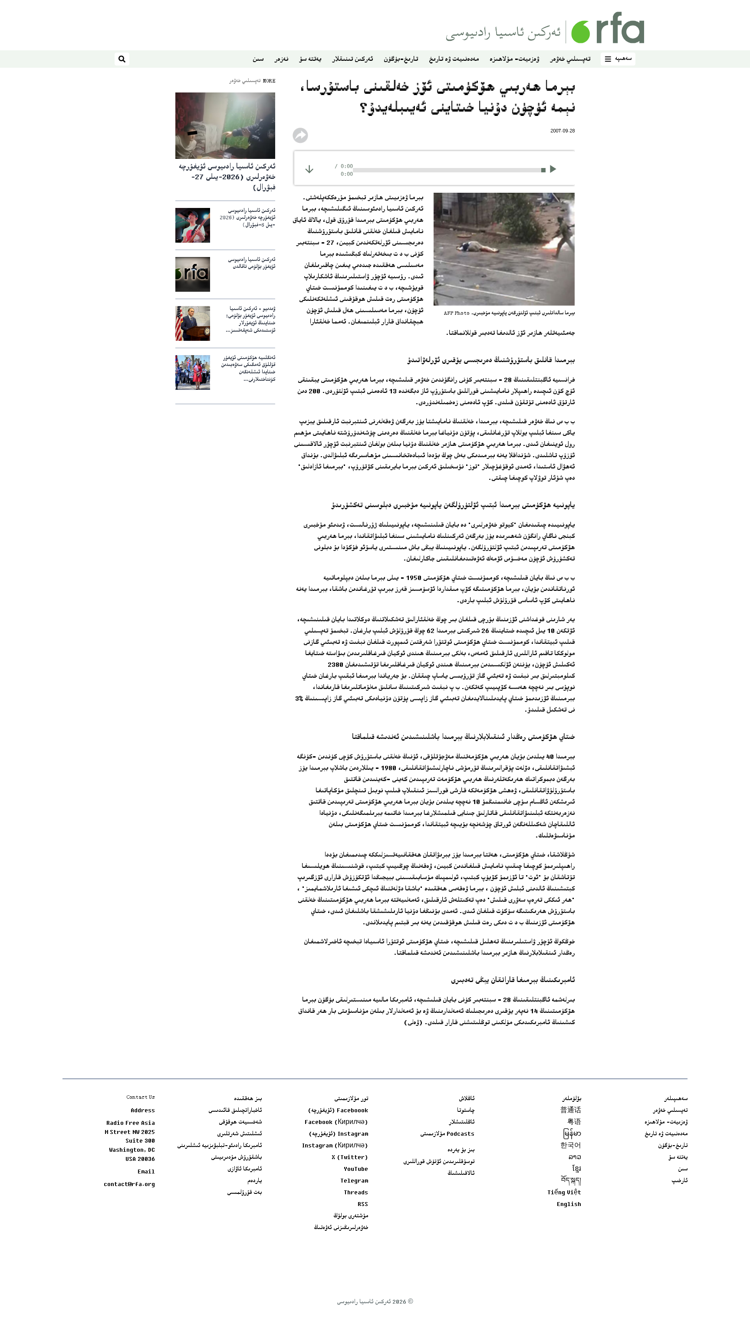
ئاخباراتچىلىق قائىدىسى (235, 1111)
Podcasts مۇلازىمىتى (447, 1134)
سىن (258, 60)
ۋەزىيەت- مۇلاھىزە (514, 60)
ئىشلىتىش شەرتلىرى (239, 1134)
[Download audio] (309, 169)
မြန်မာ (572, 1134)
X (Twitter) (350, 1157)
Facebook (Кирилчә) (336, 1122)
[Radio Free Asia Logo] (545, 28)
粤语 (574, 1122)
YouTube (356, 1169)
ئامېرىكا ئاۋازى (244, 1169)
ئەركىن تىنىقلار (352, 60)
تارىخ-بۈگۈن (401, 60)
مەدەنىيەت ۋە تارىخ (454, 60)
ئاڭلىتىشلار (461, 1122)
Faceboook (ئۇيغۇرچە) (338, 1111)
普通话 (570, 1111)
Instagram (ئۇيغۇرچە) (338, 1134)
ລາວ (575, 1157)
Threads (356, 1193)
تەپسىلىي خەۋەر (570, 60)
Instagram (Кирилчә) (335, 1146)
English (569, 1204)
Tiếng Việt (564, 1193)
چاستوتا (465, 1111)
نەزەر (281, 60)
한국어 (570, 1146)
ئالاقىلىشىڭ (460, 1174)
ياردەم (254, 1181)
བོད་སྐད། (571, 1181)
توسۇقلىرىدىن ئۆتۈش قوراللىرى (438, 1162)
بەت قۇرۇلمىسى (244, 1193)
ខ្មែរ (576, 1169)
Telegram (354, 1181)
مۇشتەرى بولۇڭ (350, 1216)
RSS (363, 1204)
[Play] (556, 170)
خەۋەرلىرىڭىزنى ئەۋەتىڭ (341, 1228)
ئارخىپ (679, 1181)
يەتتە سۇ (310, 60)
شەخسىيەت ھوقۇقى (240, 1122)
